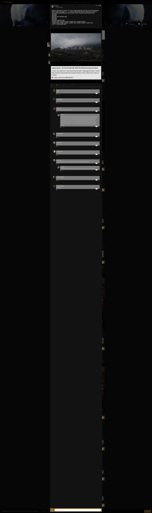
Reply (59, 94)
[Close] (100, 5)
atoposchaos (63, 116)
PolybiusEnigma (63, 168)
